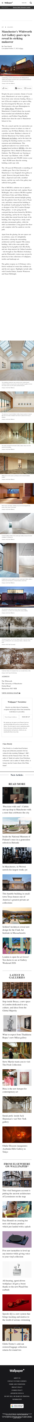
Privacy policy (17, 1387)
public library (9, 108)
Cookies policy (17, 1390)
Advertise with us (17, 1393)
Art (3, 27)
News (21, 48)
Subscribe (24, 2)
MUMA (21, 148)
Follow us (19, 88)
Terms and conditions (17, 1384)
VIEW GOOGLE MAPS (10, 693)
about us (17, 1378)
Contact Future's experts (17, 1381)
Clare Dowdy (8, 46)
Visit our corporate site (22, 1414)
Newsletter (29, 88)
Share (6, 88)
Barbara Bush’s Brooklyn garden (21, 7)
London (4, 148)
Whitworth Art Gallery (9, 138)
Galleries (10, 27)
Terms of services (24, 722)
